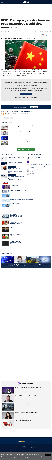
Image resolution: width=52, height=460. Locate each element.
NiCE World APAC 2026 (16, 194)
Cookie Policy (26, 458)
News (7, 17)
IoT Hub (34, 447)
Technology (12, 17)
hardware (7, 118)
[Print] (50, 32)
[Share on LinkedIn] (43, 32)
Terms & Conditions (39, 450)
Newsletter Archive (38, 439)
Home (2, 17)
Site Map (44, 439)
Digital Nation (28, 447)
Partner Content (7, 154)
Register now (26, 94)
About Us (10, 439)
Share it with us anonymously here (25, 111)
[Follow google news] (46, 35)
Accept (48, 455)
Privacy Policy (32, 450)
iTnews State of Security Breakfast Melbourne (21, 199)
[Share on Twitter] (38, 32)
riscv (11, 118)
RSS (47, 439)
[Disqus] (26, 288)
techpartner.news (20, 447)
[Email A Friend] (47, 32)
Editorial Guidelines (17, 439)
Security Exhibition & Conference (18, 190)
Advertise (32, 439)
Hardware (19, 17)
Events (5, 182)
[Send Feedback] (45, 32)
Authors (23, 439)
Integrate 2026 (14, 186)
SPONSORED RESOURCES (34, 154)
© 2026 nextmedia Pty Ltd (28, 441)
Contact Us (6, 439)
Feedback (27, 439)
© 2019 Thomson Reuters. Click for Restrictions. (21, 113)
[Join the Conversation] (35, 32)
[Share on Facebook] (40, 32)
